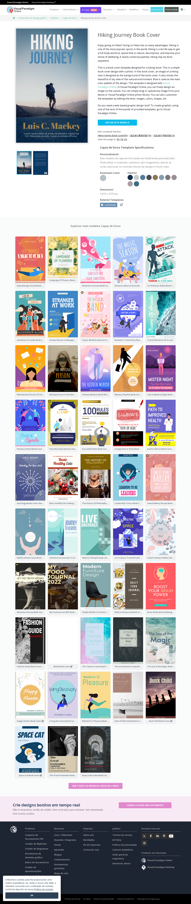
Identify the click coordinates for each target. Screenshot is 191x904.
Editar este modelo (117, 122)
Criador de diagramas (36, 848)
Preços (145, 9)
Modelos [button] (133, 9)
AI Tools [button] (89, 9)
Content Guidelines (122, 849)
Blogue (58, 854)
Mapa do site (61, 873)
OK (31, 895)
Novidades (89, 839)
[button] (70, 9)
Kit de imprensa (91, 844)
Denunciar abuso (121, 863)
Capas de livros (69, 18)
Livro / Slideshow (63, 835)
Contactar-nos (91, 849)
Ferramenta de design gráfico (33, 18)
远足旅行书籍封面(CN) (164, 135)
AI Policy (116, 839)
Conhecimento (62, 859)
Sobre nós (88, 835)
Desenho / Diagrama (65, 839)
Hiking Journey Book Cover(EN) (113, 135)
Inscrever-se (157, 9)
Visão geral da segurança (148, 899)
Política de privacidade (124, 844)
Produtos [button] (54, 9)
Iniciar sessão (171, 9)
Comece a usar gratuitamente (145, 805)
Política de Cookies (43, 889)
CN (125, 139)
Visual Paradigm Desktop (43, 2)
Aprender (59, 849)
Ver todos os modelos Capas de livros (95, 785)
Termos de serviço (122, 835)
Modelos (54, 18)
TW (121, 139)
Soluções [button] (121, 9)
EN (118, 139)
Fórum (57, 844)
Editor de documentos (37, 862)
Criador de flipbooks (36, 843)
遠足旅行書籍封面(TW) (140, 135)
